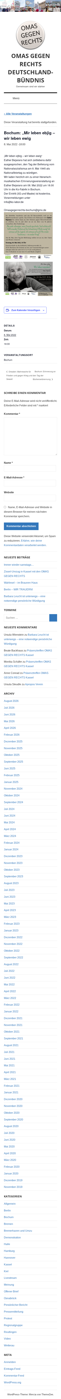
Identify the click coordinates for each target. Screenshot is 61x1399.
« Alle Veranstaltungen (18, 114)
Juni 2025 (9, 768)
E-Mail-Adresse (14, 477)
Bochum (9, 1217)
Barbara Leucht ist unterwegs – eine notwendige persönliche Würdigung (28, 639)
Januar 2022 (11, 1011)
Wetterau (9, 1345)
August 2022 (11, 964)
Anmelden (10, 1362)
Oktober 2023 (12, 869)
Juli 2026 (9, 707)
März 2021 (10, 1079)
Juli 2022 (9, 971)
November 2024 (13, 788)
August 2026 (11, 701)
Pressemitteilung (13, 1311)
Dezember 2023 (13, 856)
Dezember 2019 (13, 1180)
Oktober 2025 (12, 755)
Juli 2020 (9, 1133)
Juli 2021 (9, 1052)
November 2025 (13, 748)
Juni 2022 (9, 977)
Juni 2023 (9, 896)
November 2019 (13, 1187)
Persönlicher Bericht (15, 1305)
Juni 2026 (9, 714)
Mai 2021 (9, 1065)
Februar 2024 (12, 842)
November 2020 (13, 1106)
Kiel (6, 1271)
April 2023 (10, 910)
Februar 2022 (12, 1004)
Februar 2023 (12, 923)
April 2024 (10, 829)
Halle (7, 1244)
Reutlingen (10, 1332)
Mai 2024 (9, 822)
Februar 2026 (12, 734)
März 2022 (10, 998)
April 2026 (10, 728)
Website (9, 492)
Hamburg (9, 1251)
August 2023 (11, 883)
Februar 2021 (12, 1085)
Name (8, 462)
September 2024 (13, 802)
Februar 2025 (12, 775)
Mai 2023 (9, 903)
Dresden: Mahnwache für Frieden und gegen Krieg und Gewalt (19, 375)
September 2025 (13, 761)
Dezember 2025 (13, 741)
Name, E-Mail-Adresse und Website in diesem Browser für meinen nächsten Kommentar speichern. (28, 512)
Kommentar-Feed (14, 1375)
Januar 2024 (11, 849)
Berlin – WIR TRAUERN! (18, 589)
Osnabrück (10, 1298)
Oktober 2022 (12, 950)
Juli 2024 (9, 809)
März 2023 (10, 917)
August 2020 (11, 1126)
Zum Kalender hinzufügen (25, 310)
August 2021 (11, 1045)
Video (7, 1338)
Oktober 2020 (12, 1112)
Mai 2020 (9, 1146)
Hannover (9, 1257)
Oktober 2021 (12, 1031)
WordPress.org (12, 1382)
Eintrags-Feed (12, 1368)
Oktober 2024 (12, 795)
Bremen (8, 1224)
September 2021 (13, 1038)
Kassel (8, 1264)
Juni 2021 (9, 1058)
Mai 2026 (9, 721)
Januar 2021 (11, 1092)
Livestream (10, 1278)
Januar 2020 (11, 1173)
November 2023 (13, 863)
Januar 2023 (11, 930)
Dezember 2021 (13, 1018)
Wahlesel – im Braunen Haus (21, 582)
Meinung (9, 1284)
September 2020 (13, 1119)
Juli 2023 (9, 890)
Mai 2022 (9, 984)
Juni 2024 (9, 815)
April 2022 (10, 991)
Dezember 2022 (13, 937)
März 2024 (10, 836)
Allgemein (10, 1203)
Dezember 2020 (13, 1099)
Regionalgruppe (13, 1325)
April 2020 (10, 1153)
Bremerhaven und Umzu (18, 1230)
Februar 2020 (12, 1166)
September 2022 (13, 957)
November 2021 (13, 1025)
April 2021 (10, 1072)
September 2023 (13, 876)
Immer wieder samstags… (19, 564)
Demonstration (12, 1237)
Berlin (7, 1210)
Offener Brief (11, 1291)
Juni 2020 (9, 1139)
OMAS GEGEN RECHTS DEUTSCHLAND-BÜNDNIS (30, 68)
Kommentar (12, 413)
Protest (8, 1318)
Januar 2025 (11, 782)
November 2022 (13, 944)
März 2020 (10, 1160)
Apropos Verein (34, 684)
